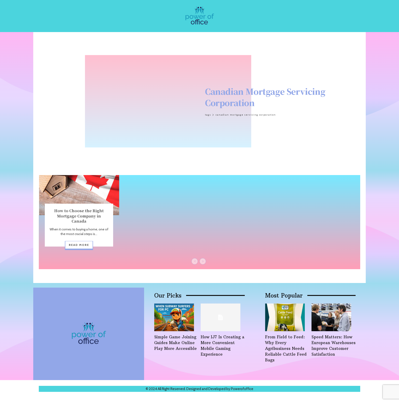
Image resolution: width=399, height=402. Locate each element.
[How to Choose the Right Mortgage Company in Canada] (79, 195)
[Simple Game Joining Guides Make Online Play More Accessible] (174, 317)
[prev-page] (194, 261)
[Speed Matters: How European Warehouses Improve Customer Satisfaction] (331, 317)
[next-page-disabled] (203, 261)
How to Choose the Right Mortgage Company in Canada (79, 216)
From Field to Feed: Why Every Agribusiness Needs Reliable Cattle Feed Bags (286, 348)
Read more (79, 245)
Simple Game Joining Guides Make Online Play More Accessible (175, 342)
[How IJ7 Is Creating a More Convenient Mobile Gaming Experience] (220, 317)
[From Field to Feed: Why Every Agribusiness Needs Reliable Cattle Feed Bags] (285, 317)
